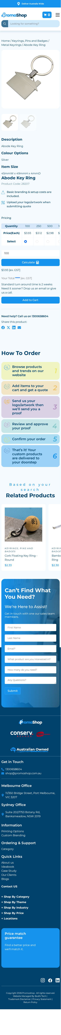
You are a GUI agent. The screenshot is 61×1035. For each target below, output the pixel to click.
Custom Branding (13, 835)
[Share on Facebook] (3, 327)
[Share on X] (8, 327)
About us (7, 862)
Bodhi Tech (40, 996)
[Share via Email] (19, 327)
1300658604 (13, 769)
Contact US (9, 886)
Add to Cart (30, 300)
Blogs (5, 879)
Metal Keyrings (11, 45)
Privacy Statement (41, 999)
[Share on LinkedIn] (14, 327)
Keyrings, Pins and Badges (30, 40)
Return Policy (30, 1002)
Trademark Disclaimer (19, 999)
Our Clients (8, 875)
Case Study (9, 870)
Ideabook (7, 866)
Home (5, 40)
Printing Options (12, 831)
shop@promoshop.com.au (23, 773)
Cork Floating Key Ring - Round (21, 557)
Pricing (6, 218)
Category (7, 849)
